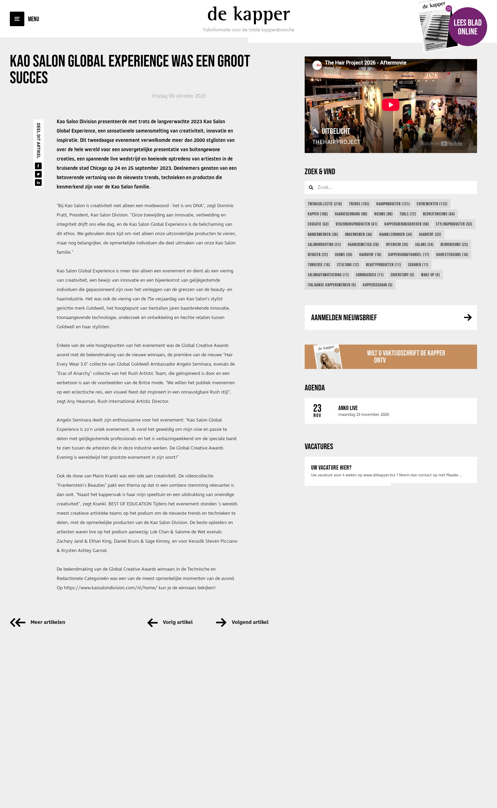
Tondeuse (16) (319, 264)
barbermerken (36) (323, 234)
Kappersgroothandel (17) (408, 254)
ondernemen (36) (358, 234)
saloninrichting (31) (324, 244)
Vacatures (319, 446)
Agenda (315, 387)
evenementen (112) (432, 203)
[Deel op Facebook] (38, 166)
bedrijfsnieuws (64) (439, 214)
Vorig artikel (178, 622)
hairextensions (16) (452, 254)
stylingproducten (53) (454, 224)
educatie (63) (318, 224)
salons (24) (424, 244)
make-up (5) (430, 274)
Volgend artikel (250, 622)
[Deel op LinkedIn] (38, 182)
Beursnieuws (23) (454, 244)
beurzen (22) (318, 254)
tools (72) (408, 214)
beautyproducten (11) (383, 264)
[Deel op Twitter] (38, 174)
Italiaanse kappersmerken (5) (332, 284)
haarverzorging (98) (351, 214)
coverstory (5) (402, 274)
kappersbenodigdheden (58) (406, 224)
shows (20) (343, 254)
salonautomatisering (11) (328, 274)
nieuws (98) (383, 214)
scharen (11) (418, 264)
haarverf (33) (430, 234)
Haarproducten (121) (393, 203)
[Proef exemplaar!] (391, 357)
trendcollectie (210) (325, 203)
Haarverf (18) (370, 254)
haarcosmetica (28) (363, 244)
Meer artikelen (48, 622)
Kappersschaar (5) (377, 284)
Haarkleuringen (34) (395, 234)
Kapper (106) (318, 214)
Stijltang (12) (348, 264)
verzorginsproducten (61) (356, 224)
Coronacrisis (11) (370, 274)
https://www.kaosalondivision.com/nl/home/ (110, 588)
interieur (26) (397, 244)
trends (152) (359, 203)
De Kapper (248, 13)
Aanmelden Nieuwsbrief (344, 317)
